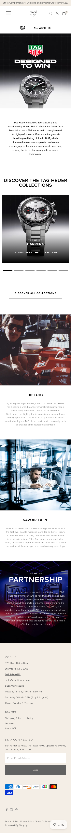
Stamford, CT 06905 (16, 668)
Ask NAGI (10, 728)
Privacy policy (27, 821)
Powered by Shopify (16, 825)
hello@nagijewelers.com (18, 680)
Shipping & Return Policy (19, 718)
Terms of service (43, 821)
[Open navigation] (8, 13)
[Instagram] (11, 810)
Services (9, 723)
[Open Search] (50, 13)
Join (35, 769)
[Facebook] (6, 810)
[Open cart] (64, 13)
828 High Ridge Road (17, 662)
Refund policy (11, 821)
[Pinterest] (16, 810)
